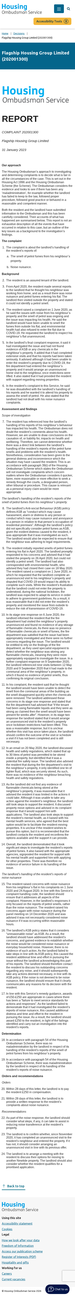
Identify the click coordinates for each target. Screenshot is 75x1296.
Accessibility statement (17, 1223)
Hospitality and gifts (15, 1262)
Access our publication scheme (22, 1251)
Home (5, 33)
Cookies (7, 1229)
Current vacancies (13, 1279)
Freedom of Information (18, 1245)
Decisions (19, 33)
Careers (7, 1273)
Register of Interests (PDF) (19, 1256)
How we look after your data (21, 1240)
